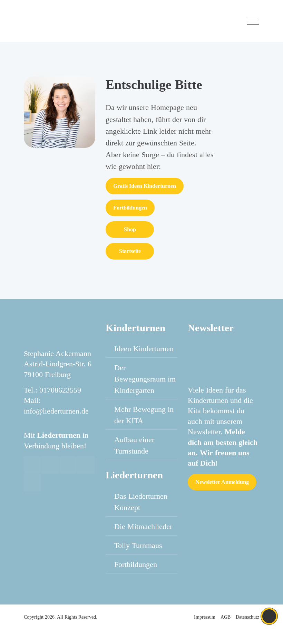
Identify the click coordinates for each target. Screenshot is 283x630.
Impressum (204, 617)
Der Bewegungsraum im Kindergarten (145, 379)
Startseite (130, 251)
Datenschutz (247, 617)
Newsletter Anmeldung (222, 482)
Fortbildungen (130, 208)
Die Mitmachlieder (143, 526)
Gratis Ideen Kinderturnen (144, 186)
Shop (130, 229)
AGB (226, 617)
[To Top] (269, 616)
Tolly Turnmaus (138, 545)
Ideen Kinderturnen (144, 348)
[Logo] (61, 21)
